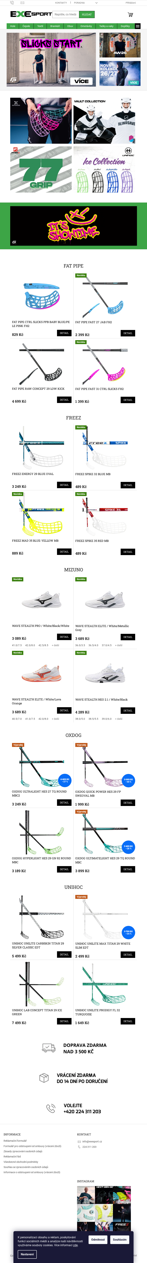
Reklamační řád (12, 1156)
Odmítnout (96, 1239)
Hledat (85, 14)
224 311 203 (88, 1146)
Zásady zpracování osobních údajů (23, 1151)
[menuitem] (11, 26)
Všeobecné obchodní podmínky (21, 1161)
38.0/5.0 (79, 718)
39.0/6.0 (105, 718)
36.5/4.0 (92, 645)
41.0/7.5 (15, 645)
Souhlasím (118, 1239)
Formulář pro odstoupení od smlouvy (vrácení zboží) (32, 1146)
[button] (12, 60)
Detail (63, 333)
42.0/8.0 (29, 645)
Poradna (78, 2)
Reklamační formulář (15, 1140)
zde (74, 1245)
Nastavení (26, 1254)
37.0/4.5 (105, 645)
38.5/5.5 (92, 718)
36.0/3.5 (79, 645)
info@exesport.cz (91, 1141)
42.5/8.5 (42, 645)
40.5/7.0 (15, 718)
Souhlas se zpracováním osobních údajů (26, 1167)
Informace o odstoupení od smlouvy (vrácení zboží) (32, 1172)
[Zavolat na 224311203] (14, 2)
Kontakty (59, 2)
